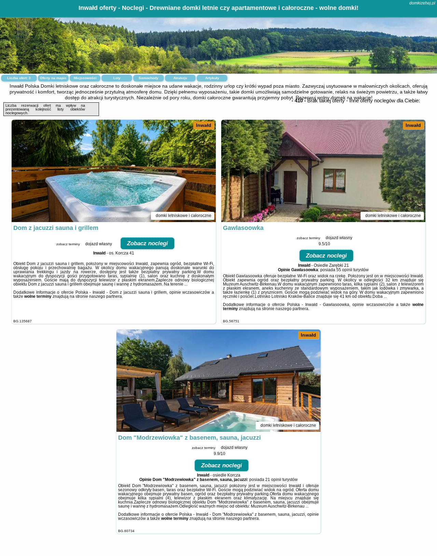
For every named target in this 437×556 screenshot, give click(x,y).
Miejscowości (85, 78)
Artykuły (212, 78)
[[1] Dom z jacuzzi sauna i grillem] (114, 171)
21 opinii (273, 479)
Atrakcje (180, 78)
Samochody (148, 78)
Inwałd (203, 125)
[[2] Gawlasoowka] (323, 171)
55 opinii (344, 269)
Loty (117, 78)
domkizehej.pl (422, 3)
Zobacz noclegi (147, 243)
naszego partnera (105, 296)
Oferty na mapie (53, 78)
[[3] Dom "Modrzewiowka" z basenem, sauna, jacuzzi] (218, 381)
